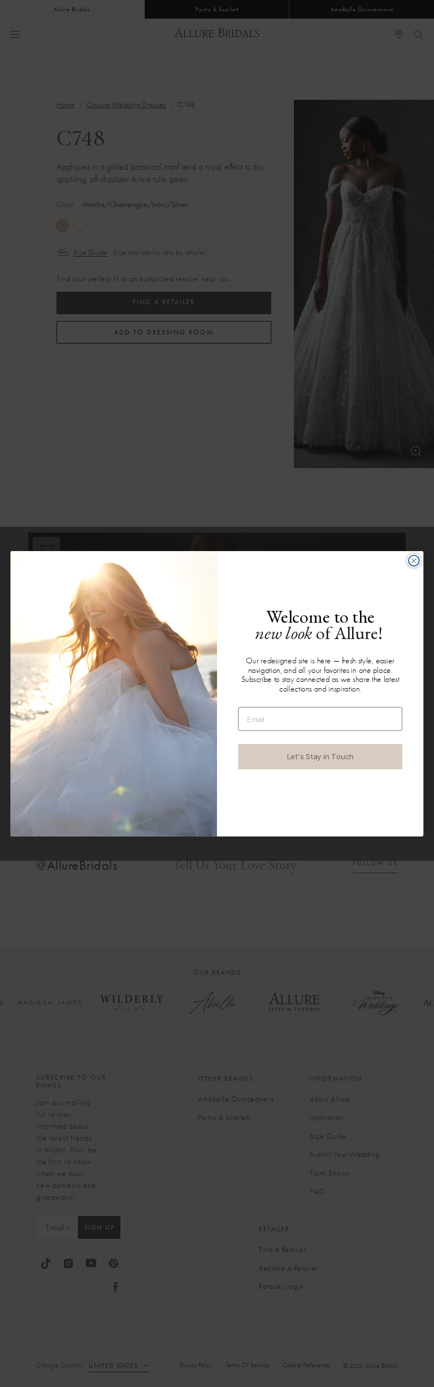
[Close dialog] (414, 560)
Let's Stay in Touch (320, 756)
